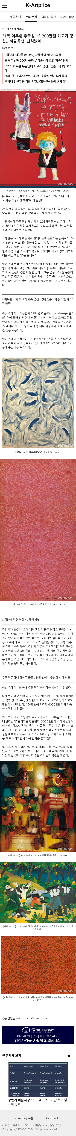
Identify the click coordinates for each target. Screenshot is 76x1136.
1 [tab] (69, 1056)
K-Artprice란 (24, 1118)
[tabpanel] (38, 1084)
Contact (52, 1118)
